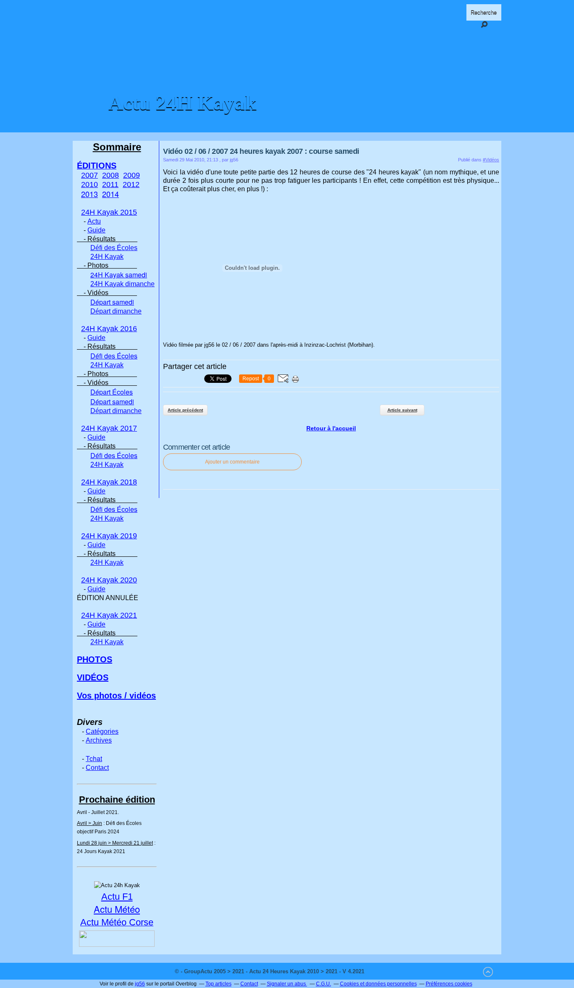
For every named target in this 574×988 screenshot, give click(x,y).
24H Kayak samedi (118, 274)
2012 (131, 184)
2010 (89, 184)
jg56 (140, 984)
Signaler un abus (287, 984)
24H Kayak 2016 (109, 328)
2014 (110, 193)
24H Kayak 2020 (109, 580)
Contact (97, 767)
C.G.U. (323, 984)
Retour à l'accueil (331, 428)
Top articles (218, 984)
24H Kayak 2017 (109, 428)
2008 (110, 175)
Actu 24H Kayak (182, 102)
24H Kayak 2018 (109, 482)
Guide (96, 230)
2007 (89, 175)
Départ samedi (112, 302)
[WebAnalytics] (383, 971)
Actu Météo (117, 908)
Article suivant (402, 410)
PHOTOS (94, 659)
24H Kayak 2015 (109, 212)
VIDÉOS (92, 677)
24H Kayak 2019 (109, 536)
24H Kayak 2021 (109, 615)
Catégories (102, 731)
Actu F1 (117, 896)
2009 (131, 175)
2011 (110, 184)
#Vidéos (491, 159)
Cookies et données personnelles (378, 984)
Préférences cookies (449, 984)
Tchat (94, 758)
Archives (99, 740)
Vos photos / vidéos (116, 695)
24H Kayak (107, 256)
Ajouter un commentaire (232, 462)
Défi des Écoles (113, 247)
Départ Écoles (111, 392)
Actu (94, 221)
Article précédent (185, 410)
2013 (89, 193)
